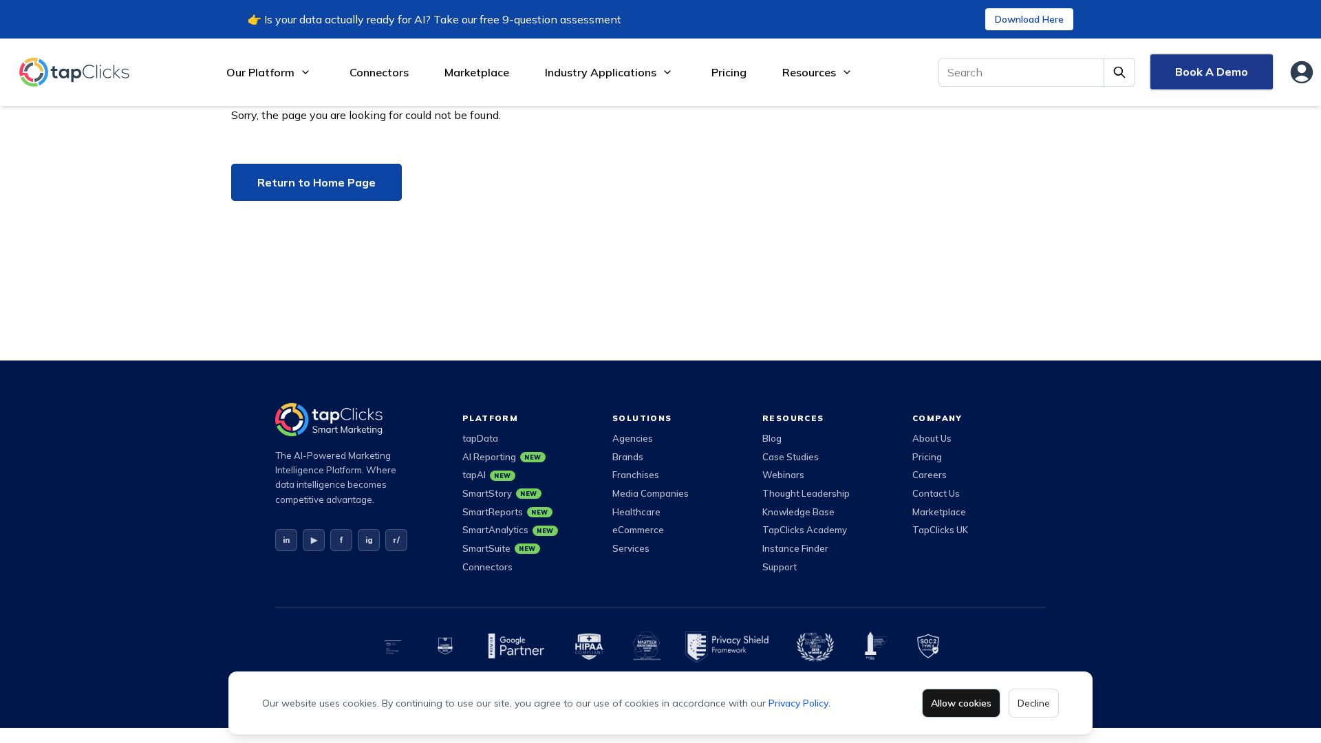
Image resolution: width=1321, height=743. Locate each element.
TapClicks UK (940, 529)
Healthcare (636, 511)
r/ (396, 540)
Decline (1034, 703)
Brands (627, 456)
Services (630, 548)
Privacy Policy (798, 703)
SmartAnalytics (508, 529)
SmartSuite (499, 548)
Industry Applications (600, 72)
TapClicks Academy (804, 529)
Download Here (1029, 19)
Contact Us (936, 493)
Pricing (729, 72)
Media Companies (650, 493)
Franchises (635, 474)
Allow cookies (961, 703)
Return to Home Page (316, 182)
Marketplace (476, 72)
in (286, 540)
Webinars (783, 474)
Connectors (379, 72)
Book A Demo (1211, 71)
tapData (480, 438)
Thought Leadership (806, 493)
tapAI (486, 474)
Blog (772, 438)
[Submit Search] (1119, 72)
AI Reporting (501, 456)
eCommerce (638, 529)
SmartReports (505, 511)
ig (369, 540)
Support (779, 566)
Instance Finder (795, 548)
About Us (932, 438)
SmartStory (499, 493)
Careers (929, 474)
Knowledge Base (798, 511)
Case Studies (790, 456)
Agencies (632, 438)
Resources (809, 72)
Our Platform (260, 72)
